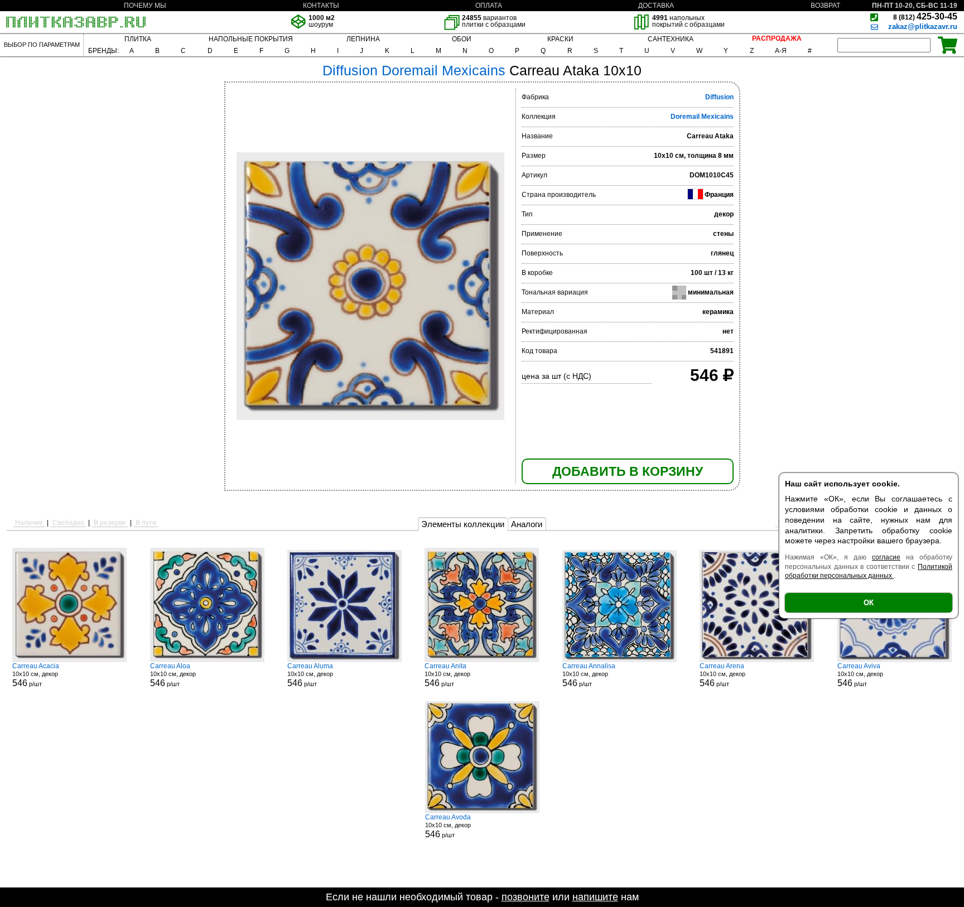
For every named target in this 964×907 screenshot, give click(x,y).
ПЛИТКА (137, 39)
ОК (869, 603)
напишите (595, 897)
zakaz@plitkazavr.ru (922, 26)
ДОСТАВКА (656, 5)
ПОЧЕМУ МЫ (145, 5)
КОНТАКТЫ (321, 5)
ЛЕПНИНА (363, 39)
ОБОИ (461, 39)
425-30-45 (925, 16)
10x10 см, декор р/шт (35, 675)
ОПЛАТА (488, 5)
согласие (886, 557)
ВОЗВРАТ (825, 5)
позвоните (526, 897)
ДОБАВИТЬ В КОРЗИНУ (627, 471)
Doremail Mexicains (702, 116)
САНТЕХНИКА (670, 39)
